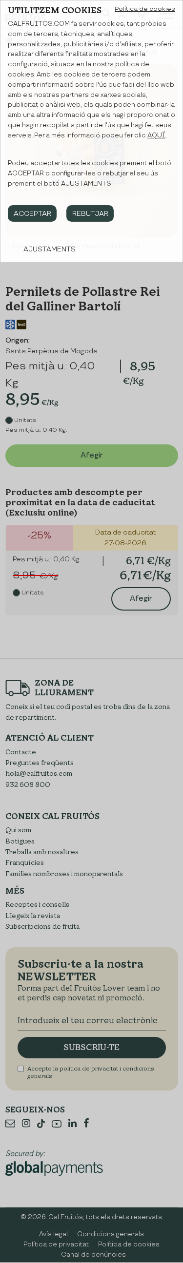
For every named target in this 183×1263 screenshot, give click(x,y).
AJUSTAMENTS (49, 249)
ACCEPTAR (32, 214)
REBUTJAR (90, 214)
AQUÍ (156, 135)
